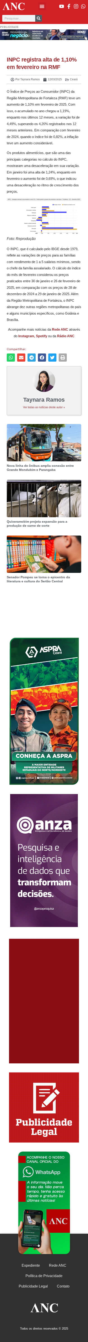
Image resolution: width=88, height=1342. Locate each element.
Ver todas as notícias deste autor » (44, 407)
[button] (42, 6)
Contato (63, 1286)
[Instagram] (76, 6)
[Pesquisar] (38, 18)
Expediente (31, 1265)
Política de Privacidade (44, 1276)
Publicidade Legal (33, 1286)
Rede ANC (57, 1265)
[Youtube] (61, 6)
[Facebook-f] (68, 6)
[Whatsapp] (83, 6)
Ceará (74, 79)
